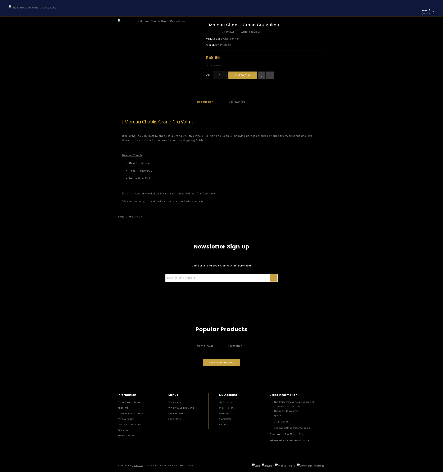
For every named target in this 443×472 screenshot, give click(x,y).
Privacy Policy (126, 418)
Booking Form (126, 435)
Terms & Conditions (129, 424)
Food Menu (174, 418)
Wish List (224, 413)
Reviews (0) (237, 102)
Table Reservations (129, 402)
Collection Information (131, 413)
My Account (226, 402)
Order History (226, 407)
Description (205, 102)
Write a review (250, 32)
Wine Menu (174, 402)
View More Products (221, 362)
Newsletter (225, 418)
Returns (223, 424)
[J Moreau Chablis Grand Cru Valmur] (160, 21)
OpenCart (137, 465)
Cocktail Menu (176, 413)
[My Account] (411, 11)
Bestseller (235, 346)
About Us (123, 407)
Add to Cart (242, 75)
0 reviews (228, 32)
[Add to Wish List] (261, 75)
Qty (208, 75)
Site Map (123, 430)
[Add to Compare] (270, 75)
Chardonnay (134, 216)
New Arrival (205, 346)
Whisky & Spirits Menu (181, 407)
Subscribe (273, 278)
